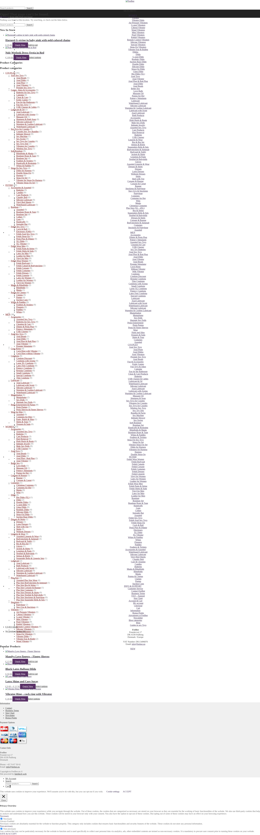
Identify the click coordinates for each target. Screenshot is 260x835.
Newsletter (138, 618)
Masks (138, 203)
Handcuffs (138, 505)
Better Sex (135, 88)
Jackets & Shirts (138, 154)
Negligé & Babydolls (138, 159)
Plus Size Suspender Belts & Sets (30, 600)
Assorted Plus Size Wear (26, 580)
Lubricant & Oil (135, 381)
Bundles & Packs (138, 413)
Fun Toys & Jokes (138, 366)
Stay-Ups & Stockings (25, 607)
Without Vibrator (138, 269)
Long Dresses (138, 171)
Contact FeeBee (138, 591)
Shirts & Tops (138, 337)
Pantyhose (138, 193)
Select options (35, 57)
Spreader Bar (138, 513)
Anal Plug (20, 83)
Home (5, 17)
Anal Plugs (138, 349)
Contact (8, 708)
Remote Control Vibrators (138, 40)
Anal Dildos (138, 352)
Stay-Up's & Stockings (138, 191)
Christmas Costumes (138, 205)
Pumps (138, 581)
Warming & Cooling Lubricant (138, 108)
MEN (132, 232)
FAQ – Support (138, 596)
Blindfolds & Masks (138, 430)
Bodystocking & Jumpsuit (138, 149)
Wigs (138, 201)
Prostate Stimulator (138, 264)
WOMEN (133, 15)
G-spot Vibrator (23, 617)
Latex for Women (138, 479)
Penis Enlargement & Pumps (23, 405)
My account (138, 603)
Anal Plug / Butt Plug (25, 458)
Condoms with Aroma (138, 284)
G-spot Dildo (138, 57)
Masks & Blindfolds (135, 569)
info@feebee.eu (138, 644)
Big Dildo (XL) (138, 74)
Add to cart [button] (33, 45)
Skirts (138, 176)
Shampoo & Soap (138, 398)
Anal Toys (135, 76)
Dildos (135, 52)
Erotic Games (138, 364)
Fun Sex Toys (22, 105)
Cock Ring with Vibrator (27, 351)
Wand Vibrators (138, 30)
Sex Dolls (138, 318)
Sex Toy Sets (138, 410)
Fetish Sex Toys (135, 518)
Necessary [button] (4, 816)
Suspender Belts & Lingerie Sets (30, 558)
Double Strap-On (138, 454)
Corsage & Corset (138, 184)
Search (29, 8)
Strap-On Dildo (138, 69)
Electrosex (138, 530)
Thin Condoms (138, 281)
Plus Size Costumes (24, 590)
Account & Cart (135, 601)
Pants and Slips (138, 332)
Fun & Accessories (135, 362)
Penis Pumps (138, 325)
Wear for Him (17, 412)
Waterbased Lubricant (138, 103)
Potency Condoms (138, 291)
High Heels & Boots (138, 120)
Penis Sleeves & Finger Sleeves (29, 409)
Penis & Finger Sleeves (138, 327)
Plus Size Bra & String (26, 585)
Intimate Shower (138, 418)
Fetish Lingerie (138, 474)
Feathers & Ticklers (138, 437)
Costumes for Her (138, 198)
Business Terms (138, 593)
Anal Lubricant (138, 113)
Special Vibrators (138, 44)
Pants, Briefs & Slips (25, 419)
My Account (10, 778)
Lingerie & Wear (135, 140)
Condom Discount (138, 276)
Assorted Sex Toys (138, 127)
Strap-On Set (138, 442)
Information (135, 610)
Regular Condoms (138, 279)
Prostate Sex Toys (138, 357)
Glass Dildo (138, 71)
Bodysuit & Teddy (138, 152)
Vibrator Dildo (138, 20)
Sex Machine (138, 415)
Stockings (15, 602)
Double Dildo (138, 64)
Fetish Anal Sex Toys (138, 520)
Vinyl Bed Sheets (138, 557)
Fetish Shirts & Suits (138, 488)
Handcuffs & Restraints (138, 427)
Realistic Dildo (138, 59)
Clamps (138, 579)
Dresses (138, 169)
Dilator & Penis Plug (138, 237)
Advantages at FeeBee (138, 615)
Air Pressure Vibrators (138, 23)
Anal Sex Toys (135, 252)
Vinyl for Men (138, 491)
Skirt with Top (138, 179)
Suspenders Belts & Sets (138, 147)
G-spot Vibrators (138, 25)
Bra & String (138, 210)
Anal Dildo (138, 84)
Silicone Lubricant (138, 105)
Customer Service (135, 588)
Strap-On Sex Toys (135, 440)
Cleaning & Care (138, 245)
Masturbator (138, 315)
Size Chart (138, 598)
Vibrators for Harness (138, 449)
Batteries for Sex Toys (25, 92)
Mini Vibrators (138, 32)
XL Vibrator (138, 535)
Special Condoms (138, 296)
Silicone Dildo (138, 66)
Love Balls (138, 91)
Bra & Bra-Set (22, 544)
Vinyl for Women (138, 476)
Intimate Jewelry (138, 125)
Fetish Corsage (138, 466)
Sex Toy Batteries (138, 249)
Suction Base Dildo (138, 62)
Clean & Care (22, 97)
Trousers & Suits (138, 335)
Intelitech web (20, 774)
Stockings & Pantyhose (135, 188)
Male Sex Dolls (138, 123)
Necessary (7, 819)
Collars (138, 510)
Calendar (138, 369)
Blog (138, 623)
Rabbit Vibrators (138, 37)
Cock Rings (135, 266)
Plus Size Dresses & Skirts (27, 592)
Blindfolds (138, 571)
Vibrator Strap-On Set (138, 445)
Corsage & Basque (135, 181)
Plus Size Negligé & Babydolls (29, 595)
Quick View (20, 45)
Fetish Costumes (138, 469)
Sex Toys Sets (22, 144)
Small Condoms (138, 286)
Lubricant (135, 101)
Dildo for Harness (138, 447)
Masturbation (135, 313)
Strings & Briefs (138, 145)
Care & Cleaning (138, 562)
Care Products (138, 130)
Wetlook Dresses (138, 174)
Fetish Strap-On (138, 523)
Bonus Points (138, 613)
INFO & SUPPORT (133, 586)
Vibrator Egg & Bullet (25, 639)
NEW (132, 649)
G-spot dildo (21, 505)
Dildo (138, 54)
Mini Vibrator (22, 619)
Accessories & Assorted (135, 549)
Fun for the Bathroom (138, 371)
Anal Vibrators (138, 354)
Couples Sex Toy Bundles (27, 131)
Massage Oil (138, 93)
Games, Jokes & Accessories (23, 90)
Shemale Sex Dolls (138, 320)
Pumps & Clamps (135, 576)
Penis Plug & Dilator (138, 527)
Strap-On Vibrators (138, 47)
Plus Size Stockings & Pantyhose (30, 597)
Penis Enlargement (135, 323)
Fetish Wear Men (135, 484)
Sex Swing (138, 420)
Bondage (135, 498)
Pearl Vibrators (138, 35)
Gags (138, 508)
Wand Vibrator (22, 641)
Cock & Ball (138, 525)
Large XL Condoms (138, 288)
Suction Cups (138, 584)
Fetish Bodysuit (138, 462)
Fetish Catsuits (138, 464)
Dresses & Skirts (135, 166)
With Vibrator (138, 271)
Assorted (138, 230)
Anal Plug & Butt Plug (138, 81)
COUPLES (133, 345)
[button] (129, 11)
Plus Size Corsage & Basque (28, 587)
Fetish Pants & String (138, 486)
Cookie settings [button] (112, 791)
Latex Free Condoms (138, 293)
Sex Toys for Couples (135, 401)
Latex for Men (138, 493)
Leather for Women (138, 481)
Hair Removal (138, 132)
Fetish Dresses (138, 471)
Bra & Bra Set (138, 142)
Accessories (135, 118)
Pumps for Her (138, 96)
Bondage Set (138, 425)
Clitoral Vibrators (23, 614)
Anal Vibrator (138, 79)
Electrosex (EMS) (24, 231)
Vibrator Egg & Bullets (138, 49)
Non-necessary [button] (6, 826)
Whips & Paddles (138, 435)
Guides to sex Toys (138, 625)
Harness (138, 452)
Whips (138, 540)
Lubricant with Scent (138, 110)
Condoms (135, 274)
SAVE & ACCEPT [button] (8, 834)
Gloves (138, 162)
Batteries (138, 135)
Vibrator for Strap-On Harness (29, 180)
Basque (138, 186)
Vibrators (15, 609)
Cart (138, 608)
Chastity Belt (138, 559)
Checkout (138, 606)
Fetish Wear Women (135, 459)
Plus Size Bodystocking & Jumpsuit (31, 583)
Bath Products (138, 115)
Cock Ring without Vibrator (28, 353)
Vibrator (135, 18)
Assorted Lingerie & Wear (138, 164)
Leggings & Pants (138, 157)
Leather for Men (138, 496)
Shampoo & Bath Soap (26, 119)
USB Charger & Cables (138, 379)
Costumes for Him (24, 417)
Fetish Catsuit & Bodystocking (29, 266)
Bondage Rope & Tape (138, 432)
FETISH (132, 457)
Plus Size (15, 578)
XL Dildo (138, 532)
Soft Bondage (135, 423)
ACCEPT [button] (127, 791)
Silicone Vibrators (138, 42)
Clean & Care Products (138, 374)
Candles (138, 564)
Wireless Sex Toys (138, 408)
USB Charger (138, 137)
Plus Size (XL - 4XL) (135, 208)
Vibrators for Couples (138, 403)
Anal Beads (138, 86)
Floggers (138, 542)
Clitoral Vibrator (138, 27)
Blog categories (135, 620)
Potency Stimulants (138, 98)
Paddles (138, 545)
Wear (135, 330)
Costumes (135, 196)
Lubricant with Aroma (138, 391)
